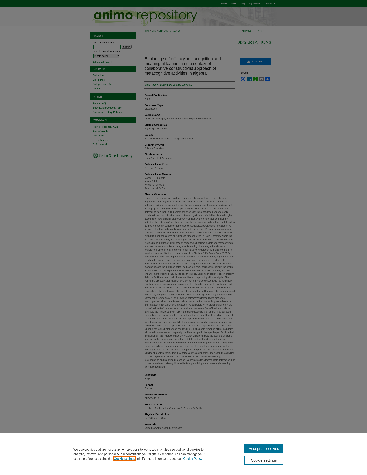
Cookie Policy (192, 458)
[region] (183, 454)
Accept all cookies (264, 449)
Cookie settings (124, 458)
